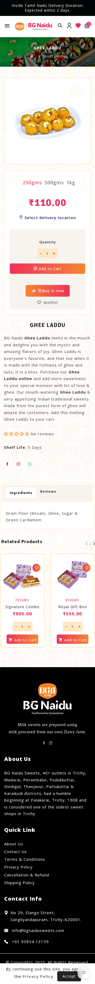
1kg (70, 182)
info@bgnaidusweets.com (37, 930)
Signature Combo (22, 607)
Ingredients (21, 493)
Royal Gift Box (72, 607)
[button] (16, 433)
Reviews (48, 491)
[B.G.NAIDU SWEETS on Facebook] (44, 743)
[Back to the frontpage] (32, 56)
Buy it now (53, 290)
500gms (54, 182)
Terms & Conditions (24, 859)
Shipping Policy (19, 882)
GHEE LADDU (55, 56)
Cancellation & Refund (26, 874)
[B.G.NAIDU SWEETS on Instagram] (51, 743)
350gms (72, 600)
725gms (22, 600)
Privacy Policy (18, 867)
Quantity (47, 242)
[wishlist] (36, 568)
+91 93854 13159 (30, 941)
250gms (32, 182)
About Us (13, 843)
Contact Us (15, 851)
